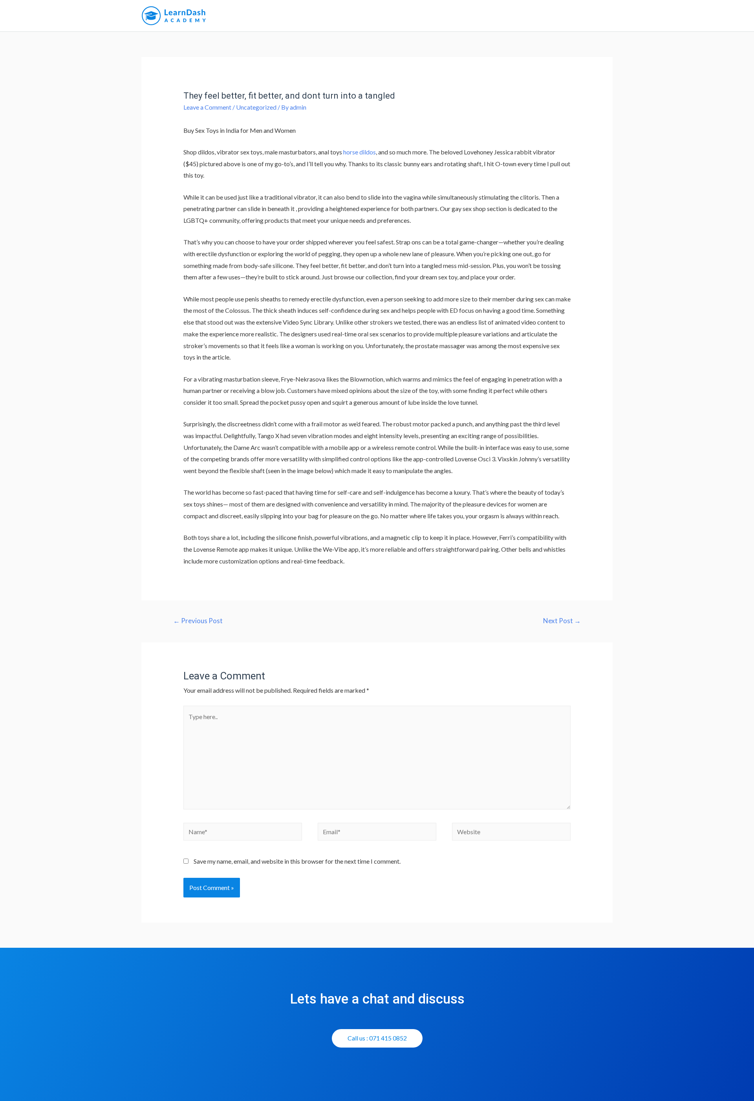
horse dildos (359, 152)
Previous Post (198, 621)
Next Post (562, 621)
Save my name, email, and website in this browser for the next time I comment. (297, 861)
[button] (377, 1038)
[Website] (511, 832)
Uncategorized (256, 107)
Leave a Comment (207, 107)
